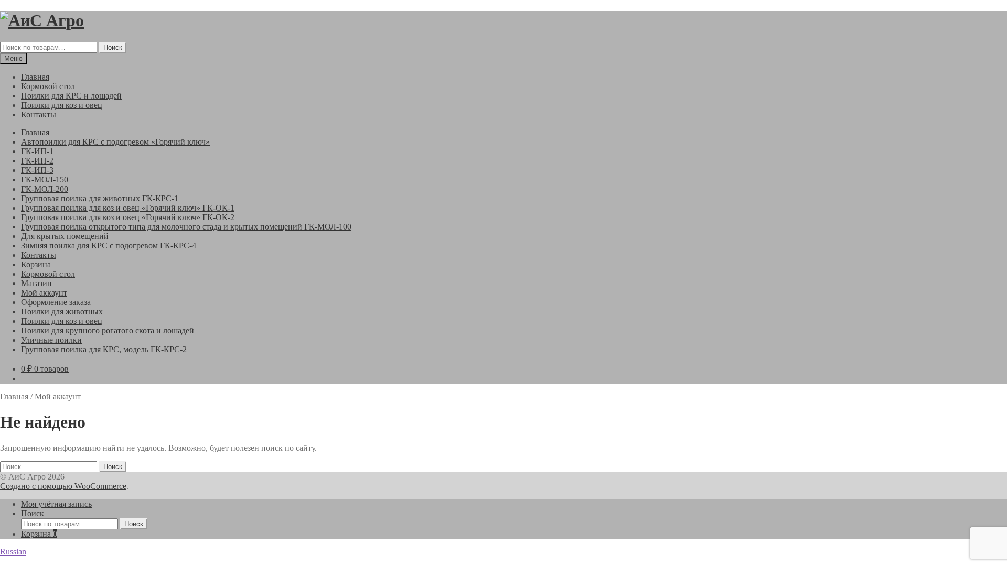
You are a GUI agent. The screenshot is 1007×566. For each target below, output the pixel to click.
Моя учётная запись (56, 503)
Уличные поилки (51, 339)
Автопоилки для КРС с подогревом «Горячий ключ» (115, 141)
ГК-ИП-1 (37, 151)
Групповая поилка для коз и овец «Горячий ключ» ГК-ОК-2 (127, 217)
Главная (35, 76)
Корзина (36, 264)
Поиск (112, 47)
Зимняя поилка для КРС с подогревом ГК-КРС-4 (108, 245)
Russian (13, 551)
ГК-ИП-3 (37, 170)
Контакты (38, 114)
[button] (503, 552)
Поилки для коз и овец (61, 105)
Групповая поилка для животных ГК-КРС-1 (99, 198)
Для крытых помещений (65, 236)
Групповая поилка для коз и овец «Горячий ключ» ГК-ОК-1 (127, 207)
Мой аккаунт (44, 292)
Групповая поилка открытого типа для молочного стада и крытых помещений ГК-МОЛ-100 (186, 226)
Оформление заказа (56, 302)
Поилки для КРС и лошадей (71, 95)
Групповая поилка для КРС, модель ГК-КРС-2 (104, 349)
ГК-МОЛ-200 (44, 188)
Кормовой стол (48, 86)
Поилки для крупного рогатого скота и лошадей (107, 330)
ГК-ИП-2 (37, 160)
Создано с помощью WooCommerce (63, 486)
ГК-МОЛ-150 (44, 179)
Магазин (36, 283)
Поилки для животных (62, 311)
